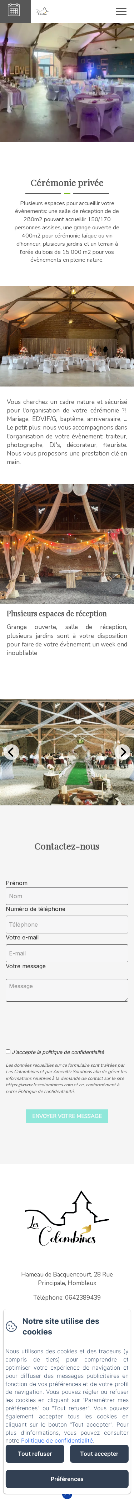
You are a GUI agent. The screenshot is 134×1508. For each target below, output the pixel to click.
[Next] (122, 752)
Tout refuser (35, 1453)
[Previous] (11, 752)
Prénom (17, 882)
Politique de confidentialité (57, 1440)
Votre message (26, 966)
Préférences (67, 1478)
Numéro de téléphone (35, 908)
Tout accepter (99, 1453)
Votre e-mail (22, 937)
